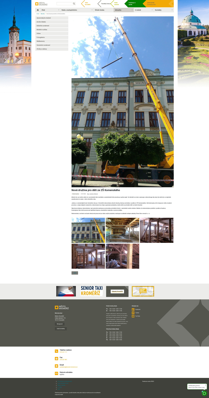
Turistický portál (151, 3)
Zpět (74, 273)
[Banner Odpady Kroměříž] (117, 291)
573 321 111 (63, 352)
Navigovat (60, 324)
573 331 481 (63, 359)
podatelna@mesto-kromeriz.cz (68, 367)
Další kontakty (61, 328)
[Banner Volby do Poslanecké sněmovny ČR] (66, 291)
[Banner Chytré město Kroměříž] (143, 291)
